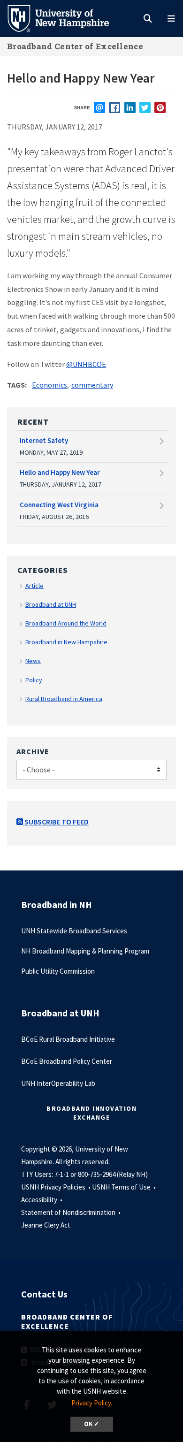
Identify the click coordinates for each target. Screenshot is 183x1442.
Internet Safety (44, 440)
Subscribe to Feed (56, 821)
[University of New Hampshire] (65, 18)
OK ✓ (91, 1424)
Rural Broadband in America (63, 698)
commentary (92, 384)
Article (34, 585)
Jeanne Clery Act (45, 1225)
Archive (32, 751)
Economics (49, 384)
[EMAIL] (99, 107)
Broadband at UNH (50, 604)
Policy (33, 680)
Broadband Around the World (66, 623)
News (33, 660)
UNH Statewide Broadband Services (74, 930)
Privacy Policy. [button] (91, 1402)
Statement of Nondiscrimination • (71, 1212)
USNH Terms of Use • (124, 1187)
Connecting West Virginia (59, 504)
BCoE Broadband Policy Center (66, 1061)
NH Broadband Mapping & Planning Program (85, 950)
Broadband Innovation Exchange (91, 1113)
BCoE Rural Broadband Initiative (68, 1039)
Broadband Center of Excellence (75, 46)
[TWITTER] (145, 107)
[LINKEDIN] (130, 107)
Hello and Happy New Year (60, 472)
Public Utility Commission (58, 971)
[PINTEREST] (160, 107)
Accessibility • (42, 1199)
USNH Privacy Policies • (56, 1187)
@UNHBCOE (86, 364)
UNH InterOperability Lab (58, 1083)
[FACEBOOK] (114, 107)
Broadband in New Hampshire (66, 642)
